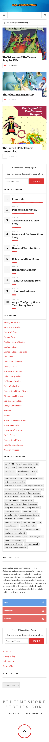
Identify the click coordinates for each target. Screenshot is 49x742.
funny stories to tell (30, 511)
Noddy (7, 415)
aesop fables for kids (30, 464)
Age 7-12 (14, 99)
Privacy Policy (9, 656)
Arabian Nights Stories (14, 342)
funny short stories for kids (14, 507)
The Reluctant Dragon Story (18, 94)
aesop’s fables (10, 467)
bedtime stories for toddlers (15, 482)
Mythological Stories (13, 396)
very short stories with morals (16, 548)
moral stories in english (13, 529)
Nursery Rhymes (11, 449)
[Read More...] (5, 65)
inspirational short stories (14, 518)
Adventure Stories (20, 256)
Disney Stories (10, 366)
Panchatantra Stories (13, 400)
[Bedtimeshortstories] (24, 5)
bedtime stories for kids (34, 478)
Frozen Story (19, 198)
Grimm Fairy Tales (12, 376)
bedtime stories (29, 475)
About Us (7, 651)
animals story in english (26, 467)
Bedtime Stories (11, 346)
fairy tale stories (27, 500)
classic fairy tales (34, 493)
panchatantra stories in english (16, 537)
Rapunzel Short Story (24, 269)
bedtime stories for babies (14, 478)
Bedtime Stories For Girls (15, 351)
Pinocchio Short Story (24, 209)
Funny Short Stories (13, 371)
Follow (7, 619)
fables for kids (26, 497)
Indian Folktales (11, 386)
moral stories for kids (28, 526)
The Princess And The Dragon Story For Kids (19, 58)
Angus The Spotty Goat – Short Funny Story (26, 304)
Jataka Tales (9, 435)
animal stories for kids (13, 475)
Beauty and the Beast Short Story (27, 236)
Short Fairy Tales (11, 425)
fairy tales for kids (11, 500)
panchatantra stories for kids (15, 533)
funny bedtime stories (13, 504)
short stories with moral (13, 544)
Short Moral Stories (13, 430)
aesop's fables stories (13, 464)
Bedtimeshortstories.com (24, 704)
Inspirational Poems (13, 440)
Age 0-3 (15, 206)
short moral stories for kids (15, 540)
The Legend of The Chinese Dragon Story (18, 149)
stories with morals (31, 544)
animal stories (10, 471)
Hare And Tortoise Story (26, 248)
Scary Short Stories (12, 405)
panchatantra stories (32, 529)
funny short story (33, 507)
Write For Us (8, 661)
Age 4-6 (14, 65)
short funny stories (36, 537)
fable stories (38, 497)
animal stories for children (27, 471)
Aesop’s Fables (10, 332)
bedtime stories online (13, 486)
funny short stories (30, 504)
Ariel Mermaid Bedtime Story (25, 222)
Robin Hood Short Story (25, 259)
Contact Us (8, 666)
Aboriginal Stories (12, 322)
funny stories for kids (12, 511)
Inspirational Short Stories (16, 391)
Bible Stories (9, 356)
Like (6, 602)
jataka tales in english (12, 522)
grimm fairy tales (11, 515)
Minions (7, 410)
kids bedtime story (11, 526)
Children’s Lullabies (13, 361)
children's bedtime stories (33, 489)
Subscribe (8, 611)
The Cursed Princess (23, 291)
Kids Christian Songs (13, 445)
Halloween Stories (12, 381)
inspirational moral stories (29, 515)
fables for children (11, 497)
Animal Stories (10, 337)
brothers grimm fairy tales (33, 486)
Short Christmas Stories (15, 420)
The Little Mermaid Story (26, 280)
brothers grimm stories (13, 489)
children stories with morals (15, 493)
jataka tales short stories (32, 522)
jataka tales (30, 518)
